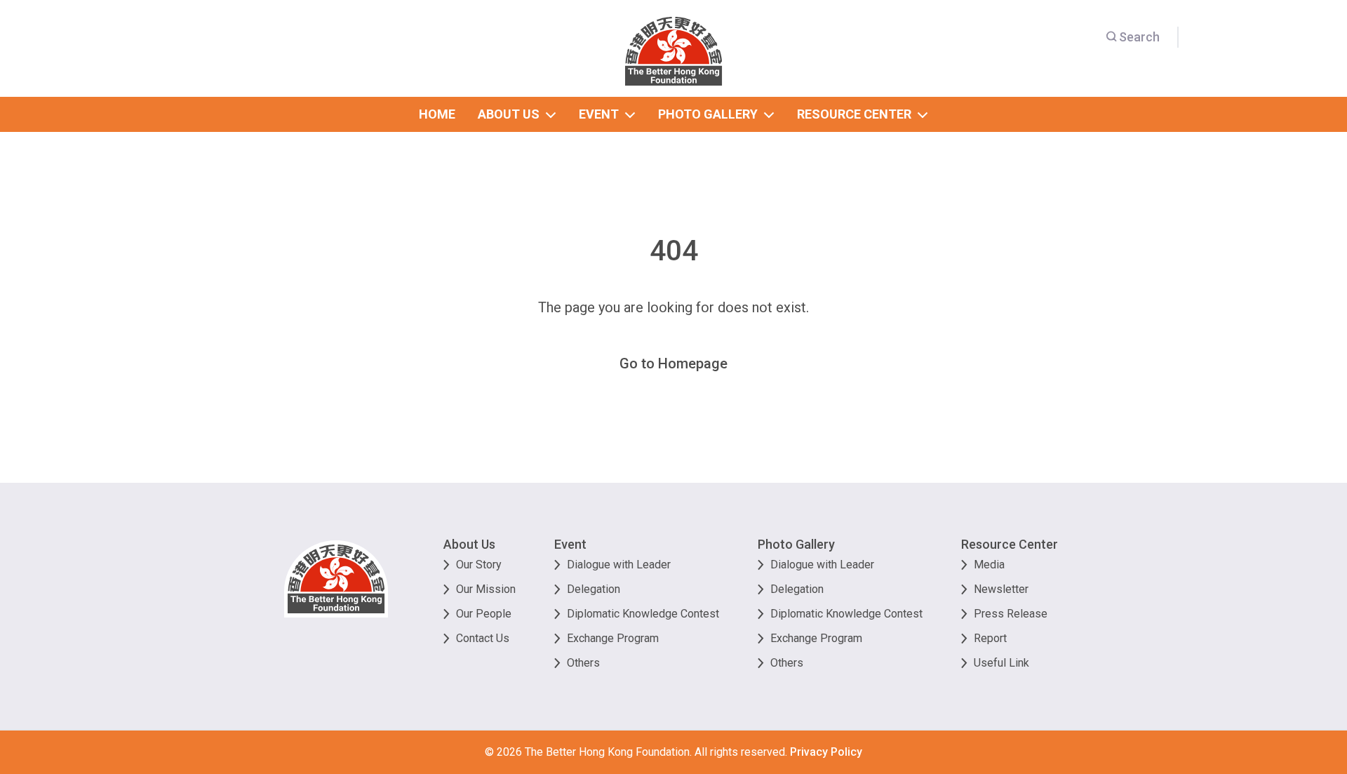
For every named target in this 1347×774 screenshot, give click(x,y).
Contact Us (482, 638)
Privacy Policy (826, 752)
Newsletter (1001, 589)
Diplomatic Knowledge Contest (643, 613)
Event (570, 544)
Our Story (479, 564)
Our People (483, 613)
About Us (469, 544)
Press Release (1010, 613)
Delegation (593, 589)
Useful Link (1001, 662)
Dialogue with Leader (619, 564)
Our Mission (486, 589)
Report (990, 638)
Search (1139, 36)
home (437, 114)
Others (583, 662)
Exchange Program (613, 638)
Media (989, 564)
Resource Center (1009, 544)
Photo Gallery (796, 544)
